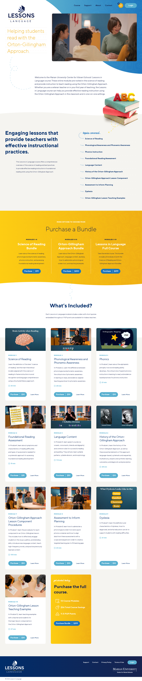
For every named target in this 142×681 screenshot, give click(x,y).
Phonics (104, 359)
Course (77, 5)
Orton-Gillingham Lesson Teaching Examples (23, 607)
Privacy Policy (106, 662)
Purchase (31, 271)
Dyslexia (104, 518)
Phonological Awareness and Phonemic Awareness (71, 361)
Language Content (65, 437)
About (98, 5)
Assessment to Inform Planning (67, 519)
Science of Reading (19, 359)
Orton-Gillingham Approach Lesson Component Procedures (25, 521)
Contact (108, 5)
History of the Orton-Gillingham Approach (112, 438)
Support (87, 5)
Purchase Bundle (67, 623)
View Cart (118, 4)
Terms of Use (119, 662)
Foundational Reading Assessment (21, 438)
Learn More (34, 395)
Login (130, 5)
